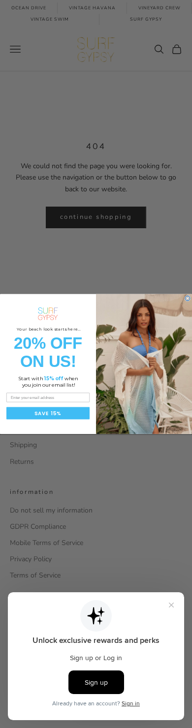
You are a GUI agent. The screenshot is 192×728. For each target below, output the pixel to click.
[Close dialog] (187, 298)
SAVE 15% (48, 413)
